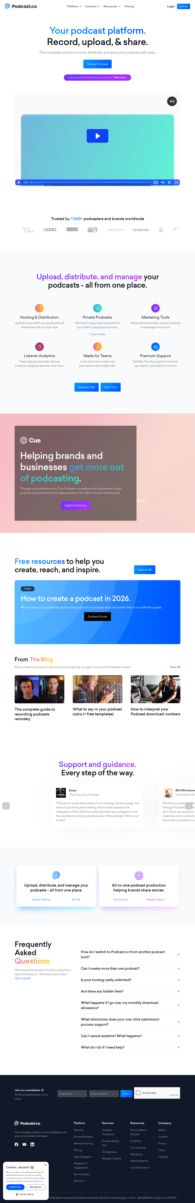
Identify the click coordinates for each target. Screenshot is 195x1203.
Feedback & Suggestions (81, 1165)
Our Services (120, 899)
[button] (73, 6)
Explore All (145, 570)
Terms (161, 1150)
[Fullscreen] (176, 182)
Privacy (162, 1143)
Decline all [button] (36, 1187)
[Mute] (162, 182)
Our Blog (135, 1141)
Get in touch (23, 978)
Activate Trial (86, 387)
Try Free (75, 899)
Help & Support (82, 1156)
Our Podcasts (138, 1147)
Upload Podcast (97, 64)
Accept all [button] (15, 1187)
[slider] (91, 182)
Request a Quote (111, 1158)
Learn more (97, 334)
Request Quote (155, 899)
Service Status (82, 1174)
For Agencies (109, 1152)
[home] (21, 6)
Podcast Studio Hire (110, 1143)
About (161, 1130)
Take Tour (110, 387)
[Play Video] (18, 182)
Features (78, 1130)
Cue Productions (139, 1167)
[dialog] (26, 1181)
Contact (163, 1136)
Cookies (163, 1156)
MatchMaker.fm (139, 1161)
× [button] (45, 1165)
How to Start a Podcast (138, 1132)
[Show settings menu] (169, 182)
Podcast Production (108, 1132)
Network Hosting (83, 1143)
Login (171, 6)
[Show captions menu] (155, 182)
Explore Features (41, 899)
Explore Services (76, 505)
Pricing (129, 6)
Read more (39, 1181)
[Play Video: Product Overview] (97, 136)
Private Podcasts (83, 1136)
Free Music (136, 1154)
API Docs (79, 1181)
